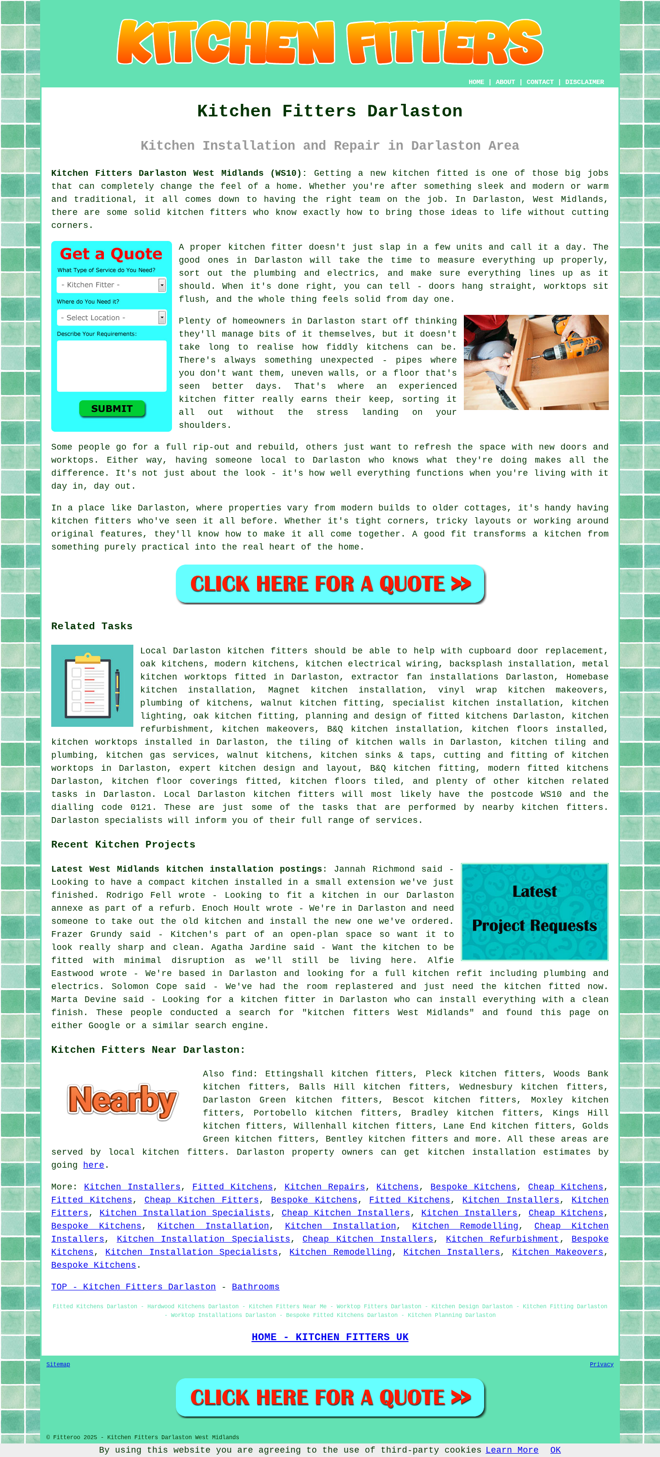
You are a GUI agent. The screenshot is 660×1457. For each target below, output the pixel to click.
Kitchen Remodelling (465, 1226)
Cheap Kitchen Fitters (201, 1200)
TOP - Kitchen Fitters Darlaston (133, 1287)
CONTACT (540, 82)
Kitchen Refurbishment (503, 1239)
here (93, 1165)
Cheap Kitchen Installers (346, 1213)
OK (555, 1450)
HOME (476, 82)
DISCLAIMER (584, 82)
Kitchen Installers (132, 1187)
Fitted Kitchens (232, 1187)
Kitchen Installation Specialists (185, 1213)
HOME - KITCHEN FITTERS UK (330, 1337)
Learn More (512, 1450)
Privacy (602, 1364)
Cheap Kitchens (565, 1187)
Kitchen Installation (213, 1226)
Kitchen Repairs (325, 1187)
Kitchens (397, 1187)
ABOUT (505, 82)
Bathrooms (256, 1287)
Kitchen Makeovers (557, 1252)
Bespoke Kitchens (473, 1187)
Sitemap (58, 1364)
